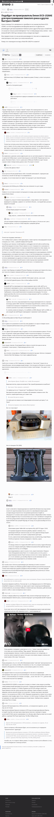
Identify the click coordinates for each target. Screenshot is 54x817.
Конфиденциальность (37, 806)
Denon (3, 12)
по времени (47, 55)
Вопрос (3, 9)
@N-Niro (13, 719)
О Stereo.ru (7, 800)
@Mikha (16, 213)
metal (11, 12)
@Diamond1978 (14, 350)
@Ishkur (17, 494)
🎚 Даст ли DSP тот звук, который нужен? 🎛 (12, 1)
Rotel (7, 12)
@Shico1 (15, 165)
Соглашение (34, 804)
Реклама (7, 806)
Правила (34, 800)
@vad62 (13, 132)
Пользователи (8, 813)
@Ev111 (15, 82)
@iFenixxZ (13, 197)
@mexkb (14, 299)
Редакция (7, 804)
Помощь (33, 802)
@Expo (14, 207)
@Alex (12, 74)
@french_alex (14, 601)
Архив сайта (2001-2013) (37, 816)
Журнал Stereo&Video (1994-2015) (39, 813)
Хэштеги (7, 816)
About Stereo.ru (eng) (10, 802)
